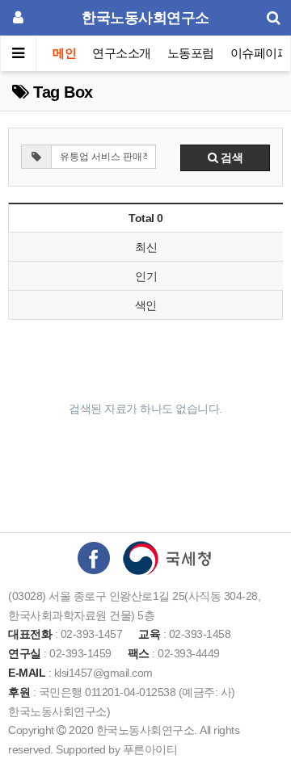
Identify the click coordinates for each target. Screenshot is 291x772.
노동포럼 (190, 53)
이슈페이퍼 (259, 53)
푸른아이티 (150, 749)
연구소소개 (121, 53)
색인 (146, 305)
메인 (64, 53)
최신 (146, 247)
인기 (146, 276)
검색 (230, 157)
